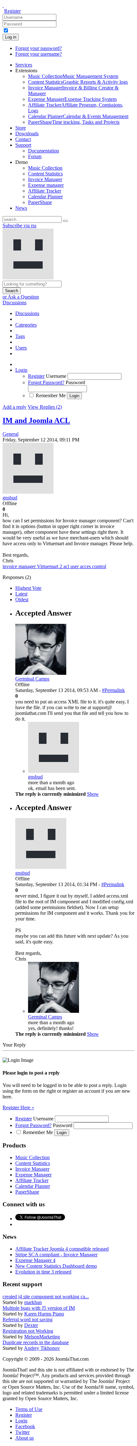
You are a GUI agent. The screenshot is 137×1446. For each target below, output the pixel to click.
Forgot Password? (46, 382)
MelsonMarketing (42, 1336)
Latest (21, 593)
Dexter (31, 1325)
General (10, 434)
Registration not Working (28, 1331)
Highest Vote (28, 588)
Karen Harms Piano (44, 1313)
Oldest (21, 599)
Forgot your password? (38, 48)
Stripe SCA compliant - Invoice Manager (56, 1254)
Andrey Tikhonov (42, 1348)
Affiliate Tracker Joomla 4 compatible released (62, 1249)
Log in (10, 37)
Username (56, 376)
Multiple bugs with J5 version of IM (39, 1308)
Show (93, 794)
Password (75, 382)
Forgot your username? (38, 54)
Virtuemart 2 (50, 566)
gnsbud (35, 776)
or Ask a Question (21, 297)
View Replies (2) (45, 407)
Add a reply (14, 407)
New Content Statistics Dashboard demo (56, 1266)
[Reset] (65, 221)
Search (11, 290)
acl (66, 566)
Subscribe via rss (19, 225)
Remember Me (51, 395)
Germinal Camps (45, 1016)
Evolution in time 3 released (43, 1271)
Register (12, 11)
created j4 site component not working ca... (46, 1296)
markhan (33, 1302)
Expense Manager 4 (35, 1260)
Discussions (14, 302)
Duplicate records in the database (36, 1342)
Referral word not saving (28, 1319)
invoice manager (20, 566)
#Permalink (113, 690)
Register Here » (18, 1107)
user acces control (88, 566)
